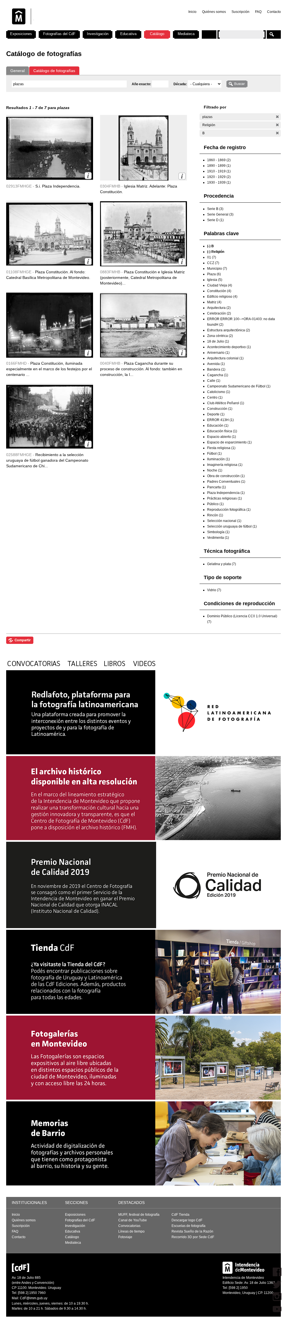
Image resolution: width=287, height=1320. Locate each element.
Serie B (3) (215, 209)
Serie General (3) (220, 214)
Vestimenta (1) (218, 538)
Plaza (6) (214, 274)
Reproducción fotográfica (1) (229, 510)
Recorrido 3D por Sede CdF (193, 1237)
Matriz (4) (214, 302)
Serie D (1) (215, 220)
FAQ (258, 12)
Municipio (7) (217, 269)
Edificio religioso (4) (222, 297)
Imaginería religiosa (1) (224, 465)
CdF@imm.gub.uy (33, 1298)
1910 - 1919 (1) (219, 171)
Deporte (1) (215, 414)
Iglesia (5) (214, 280)
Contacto (274, 12)
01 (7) (211, 257)
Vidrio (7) (214, 590)
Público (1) (215, 504)
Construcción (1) (219, 409)
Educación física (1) (222, 431)
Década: (180, 84)
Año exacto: (142, 84)
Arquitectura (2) (219, 308)
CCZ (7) (213, 263)
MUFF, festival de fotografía (138, 1215)
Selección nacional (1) (224, 521)
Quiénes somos (214, 12)
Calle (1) (213, 381)
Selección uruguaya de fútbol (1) (232, 526)
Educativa (128, 34)
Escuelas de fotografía (188, 1226)
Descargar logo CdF (187, 1220)
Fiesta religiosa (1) (221, 448)
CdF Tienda (180, 1215)
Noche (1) (214, 470)
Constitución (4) (219, 291)
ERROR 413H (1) (220, 420)
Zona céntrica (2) (220, 336)
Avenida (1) (216, 364)
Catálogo (157, 34)
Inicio (192, 12)
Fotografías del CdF (59, 34)
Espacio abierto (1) (221, 437)
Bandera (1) (216, 369)
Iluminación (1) (218, 459)
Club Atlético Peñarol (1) (225, 403)
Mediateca (186, 34)
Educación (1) (217, 425)
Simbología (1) (218, 532)
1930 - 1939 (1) (219, 182)
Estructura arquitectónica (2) (228, 330)
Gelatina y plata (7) (221, 564)
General (17, 70)
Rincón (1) (215, 515)
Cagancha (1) (217, 375)
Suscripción (240, 12)
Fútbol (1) (214, 454)
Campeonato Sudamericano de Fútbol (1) (238, 386)
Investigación (97, 34)
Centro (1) (215, 397)
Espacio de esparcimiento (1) (229, 442)
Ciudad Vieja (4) (219, 285)
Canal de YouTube (132, 1220)
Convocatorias (129, 1226)
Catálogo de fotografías (54, 70)
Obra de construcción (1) (226, 476)
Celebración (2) (219, 313)
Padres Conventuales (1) (226, 482)
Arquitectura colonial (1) (225, 358)
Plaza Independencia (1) (226, 493)
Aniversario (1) (218, 353)
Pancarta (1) (216, 487)
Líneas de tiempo (131, 1231)
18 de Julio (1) (218, 341)
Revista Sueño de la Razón (192, 1231)
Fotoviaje (125, 1237)
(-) (277, 117)
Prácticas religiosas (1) (224, 498)
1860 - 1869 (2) (219, 160)
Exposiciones (21, 34)
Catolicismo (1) (218, 392)
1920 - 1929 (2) (219, 177)
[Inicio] (80, 28)
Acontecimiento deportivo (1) (229, 347)
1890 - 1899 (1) (219, 166)
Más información (88, 175)
